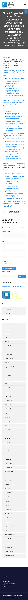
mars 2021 (8, 539)
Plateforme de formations (8, 583)
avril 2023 (7, 455)
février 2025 (8, 396)
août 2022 (8, 488)
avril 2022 (7, 505)
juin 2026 (7, 333)
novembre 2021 (9, 526)
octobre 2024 (8, 408)
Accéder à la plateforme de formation (12, 286)
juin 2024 (7, 421)
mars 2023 (8, 459)
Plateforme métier (6, 584)
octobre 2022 (8, 480)
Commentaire (6, 231)
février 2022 (8, 513)
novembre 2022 (9, 476)
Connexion (4, 576)
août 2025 (8, 371)
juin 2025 (7, 379)
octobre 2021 (8, 530)
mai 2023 (7, 450)
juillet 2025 (8, 375)
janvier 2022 (8, 518)
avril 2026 (7, 341)
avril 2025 (7, 387)
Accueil (9, 40)
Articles (4, 577)
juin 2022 (7, 497)
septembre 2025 (9, 367)
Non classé (16, 40)
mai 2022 (7, 501)
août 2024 (8, 417)
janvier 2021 (8, 543)
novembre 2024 (9, 404)
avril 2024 (7, 429)
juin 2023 (7, 446)
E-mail (4, 248)
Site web (4, 255)
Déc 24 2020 (6, 57)
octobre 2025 (8, 362)
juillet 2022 (8, 492)
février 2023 (8, 463)
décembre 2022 (9, 471)
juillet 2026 (8, 329)
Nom (3, 241)
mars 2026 (8, 346)
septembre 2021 (9, 534)
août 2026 (8, 325)
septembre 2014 (9, 555)
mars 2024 (8, 434)
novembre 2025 (9, 358)
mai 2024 (7, 425)
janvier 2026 (8, 354)
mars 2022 (8, 509)
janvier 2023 (8, 467)
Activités (4, 586)
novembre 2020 (9, 551)
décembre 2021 (9, 522)
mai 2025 (7, 383)
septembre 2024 (9, 413)
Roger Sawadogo (14, 211)
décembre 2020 (9, 547)
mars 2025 (8, 392)
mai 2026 (7, 337)
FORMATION (8, 309)
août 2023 (8, 438)
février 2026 (8, 350)
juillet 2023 (8, 442)
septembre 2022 (9, 484)
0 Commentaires (15, 212)
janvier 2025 (8, 400)
